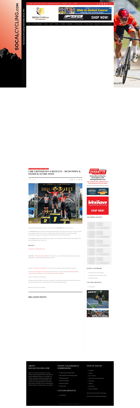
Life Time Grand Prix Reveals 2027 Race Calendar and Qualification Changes (36, 339)
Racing (38, 168)
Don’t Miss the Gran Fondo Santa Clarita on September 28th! (49, 149)
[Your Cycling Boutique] (98, 313)
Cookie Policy (91, 381)
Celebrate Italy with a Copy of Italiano (42, 45)
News (34, 168)
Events (30, 168)
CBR (31, 287)
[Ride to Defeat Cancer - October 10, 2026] (85, 10)
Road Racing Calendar (93, 278)
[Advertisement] (98, 328)
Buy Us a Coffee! (92, 375)
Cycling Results (92, 286)
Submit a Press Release (64, 380)
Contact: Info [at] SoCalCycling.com (96, 378)
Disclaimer (91, 383)
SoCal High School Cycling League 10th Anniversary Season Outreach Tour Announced (59, 80)
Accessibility (91, 370)
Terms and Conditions (93, 388)
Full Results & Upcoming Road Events (36, 248)
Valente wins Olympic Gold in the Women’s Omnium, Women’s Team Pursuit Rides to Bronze (60, 62)
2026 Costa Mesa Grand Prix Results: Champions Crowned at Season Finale (54, 339)
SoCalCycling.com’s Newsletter (40, 268)
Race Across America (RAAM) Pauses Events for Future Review (55, 319)
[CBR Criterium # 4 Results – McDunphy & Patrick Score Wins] (55, 203)
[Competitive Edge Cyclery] (98, 299)
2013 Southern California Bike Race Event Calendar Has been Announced (54, 132)
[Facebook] (97, 3)
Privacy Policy (92, 386)
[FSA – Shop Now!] (85, 17)
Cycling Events (34, 287)
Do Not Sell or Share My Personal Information (96, 396)
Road (47, 168)
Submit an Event (62, 386)
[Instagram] (102, 3)
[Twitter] (104, 3)
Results (43, 168)
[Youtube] (107, 3)
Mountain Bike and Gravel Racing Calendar (98, 275)
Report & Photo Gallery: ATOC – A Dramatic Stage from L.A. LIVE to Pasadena (55, 97)
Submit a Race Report (63, 383)
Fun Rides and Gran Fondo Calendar (96, 272)
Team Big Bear (42, 287)
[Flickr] (100, 3)
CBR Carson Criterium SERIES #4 (42, 255)
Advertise (90, 373)
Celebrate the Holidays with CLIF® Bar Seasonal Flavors (48, 28)
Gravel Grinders (38, 273)
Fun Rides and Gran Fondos (52, 273)
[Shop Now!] (98, 205)
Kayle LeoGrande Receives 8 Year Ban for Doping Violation (49, 115)
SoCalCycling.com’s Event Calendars (42, 271)
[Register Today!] (98, 191)
